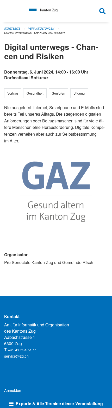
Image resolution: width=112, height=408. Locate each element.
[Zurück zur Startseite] (55, 11)
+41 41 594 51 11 (22, 349)
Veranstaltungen (41, 28)
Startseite (12, 28)
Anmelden (12, 390)
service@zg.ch (16, 356)
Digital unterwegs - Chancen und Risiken (34, 33)
